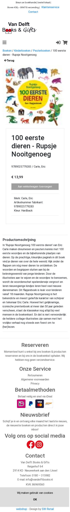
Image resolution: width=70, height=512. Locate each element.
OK (35, 499)
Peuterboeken (41, 50)
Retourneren (35, 375)
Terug (10, 60)
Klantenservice (50, 7)
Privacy (35, 383)
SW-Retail (48, 509)
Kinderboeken (22, 50)
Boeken (7, 50)
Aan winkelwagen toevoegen (35, 186)
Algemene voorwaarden (35, 379)
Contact (33, 11)
